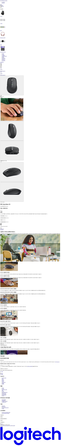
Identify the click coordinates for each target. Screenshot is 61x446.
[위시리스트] (1, 65)
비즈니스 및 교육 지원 (5, 407)
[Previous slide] (1, 344)
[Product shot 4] (12, 172)
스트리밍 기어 (4, 402)
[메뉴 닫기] (1, 7)
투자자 (3, 379)
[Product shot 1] (12, 85)
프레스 (3, 381)
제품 (1, 6)
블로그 (3, 380)
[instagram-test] (0, 374)
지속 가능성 (3, 382)
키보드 (3, 388)
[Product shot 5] (12, 192)
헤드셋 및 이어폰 (4, 389)
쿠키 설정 (10, 425)
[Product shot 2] (12, 131)
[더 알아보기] (1, 161)
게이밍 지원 (3, 406)
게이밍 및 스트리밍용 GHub (6, 412)
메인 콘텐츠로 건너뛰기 (3, 0)
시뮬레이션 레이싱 (4, 401)
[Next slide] (3, 344)
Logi (1, 67)
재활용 (3, 383)
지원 (1, 4)
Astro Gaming (4, 399)
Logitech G (3, 2)
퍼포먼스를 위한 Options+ (5, 413)
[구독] (8, 365)
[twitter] (1, 374)
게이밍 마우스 (4, 393)
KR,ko (2, 5)
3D (1, 97)
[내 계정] (1, 66)
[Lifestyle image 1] (12, 109)
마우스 (1, 69)
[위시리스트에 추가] (1, 95)
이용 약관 (1, 425)
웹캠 (2, 390)
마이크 (3, 395)
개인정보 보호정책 (30, 366)
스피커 (3, 391)
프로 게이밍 (3, 400)
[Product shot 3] (12, 150)
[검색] (1, 63)
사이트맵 (13, 425)
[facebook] (2, 374)
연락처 (3, 408)
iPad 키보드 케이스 (4, 392)
